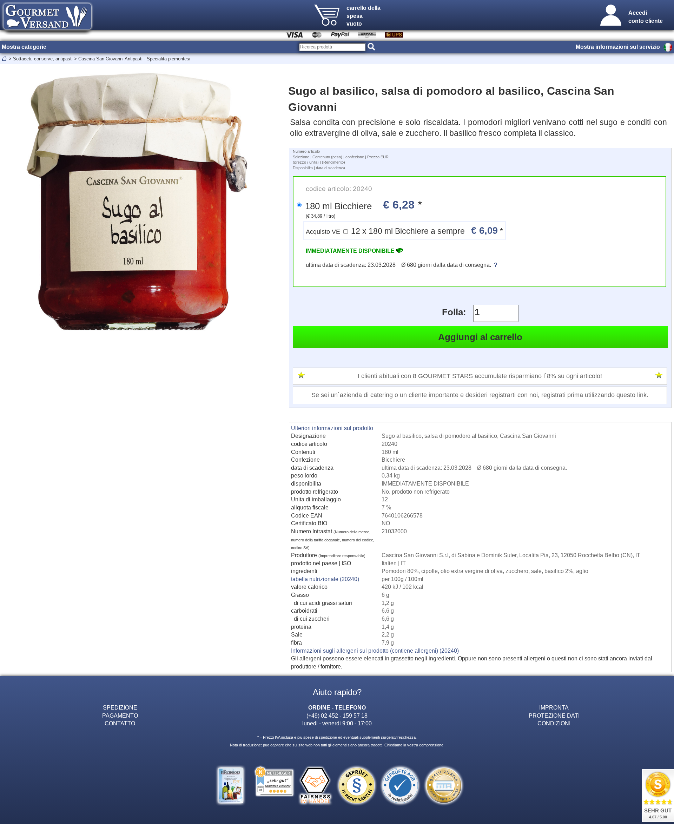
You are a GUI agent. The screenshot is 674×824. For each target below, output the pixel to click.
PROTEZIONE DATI (554, 715)
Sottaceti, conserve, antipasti (43, 58)
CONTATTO (120, 723)
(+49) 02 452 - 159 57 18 (337, 715)
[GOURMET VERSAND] (47, 33)
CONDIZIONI (553, 723)
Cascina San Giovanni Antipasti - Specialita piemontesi (134, 58)
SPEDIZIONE (120, 707)
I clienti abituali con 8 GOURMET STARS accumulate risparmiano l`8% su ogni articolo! (480, 376)
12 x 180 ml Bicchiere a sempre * (404, 230)
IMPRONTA (554, 707)
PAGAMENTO (120, 715)
